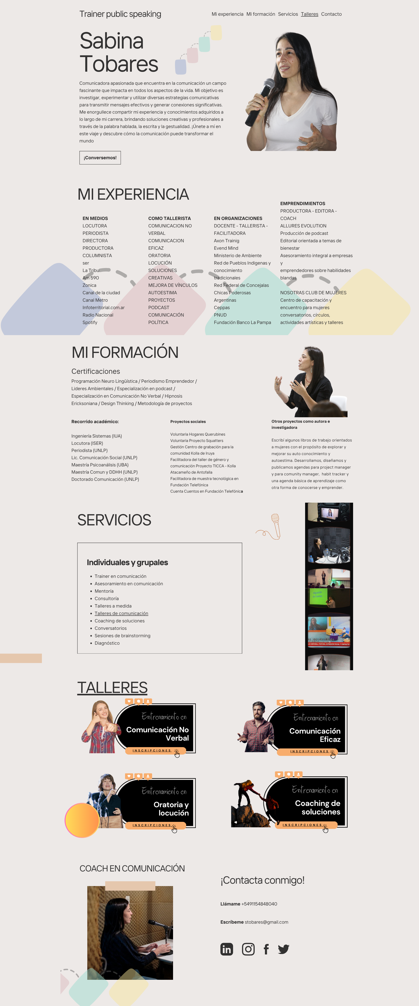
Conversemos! (101, 158)
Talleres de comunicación (121, 613)
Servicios (288, 14)
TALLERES (112, 687)
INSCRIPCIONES (152, 751)
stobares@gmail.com (266, 922)
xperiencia (232, 14)
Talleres (309, 14)
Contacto (331, 14)
